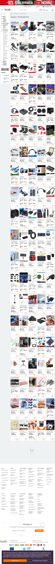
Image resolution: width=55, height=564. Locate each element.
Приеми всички (15, 560)
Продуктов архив (5, 480)
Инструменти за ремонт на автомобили (14, 502)
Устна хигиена (31, 504)
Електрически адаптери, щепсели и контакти (5, 43)
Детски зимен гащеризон (13, 480)
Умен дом (5, 51)
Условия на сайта (13, 540)
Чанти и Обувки (23, 468)
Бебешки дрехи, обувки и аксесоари (31, 480)
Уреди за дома (40, 487)
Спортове (3, 495)
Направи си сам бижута (49, 472)
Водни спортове (5, 506)
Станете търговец (5, 472)
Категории (3, 13)
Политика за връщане (36, 540)
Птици (38, 499)
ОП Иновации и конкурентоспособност (40, 542)
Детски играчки (31, 483)
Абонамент (39, 530)
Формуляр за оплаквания (4, 485)
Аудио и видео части (6, 47)
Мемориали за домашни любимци (40, 512)
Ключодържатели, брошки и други (49, 475)
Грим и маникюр (32, 507)
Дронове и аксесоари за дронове (5, 38)
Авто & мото (13, 493)
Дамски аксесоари (12, 475)
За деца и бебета (31, 469)
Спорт (3, 493)
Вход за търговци (27, 6)
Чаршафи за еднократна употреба (31, 512)
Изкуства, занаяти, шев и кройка (40, 480)
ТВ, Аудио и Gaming (5, 33)
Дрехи (12, 468)
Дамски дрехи (13, 470)
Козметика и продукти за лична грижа (31, 497)
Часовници (48, 477)
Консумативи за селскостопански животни (40, 508)
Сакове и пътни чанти (22, 477)
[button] (2, 9)
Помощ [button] (37, 6)
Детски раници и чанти (32, 477)
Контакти (3, 482)
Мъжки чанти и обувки (22, 474)
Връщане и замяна (4, 488)
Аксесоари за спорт (4, 501)
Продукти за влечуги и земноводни (39, 504)
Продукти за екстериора (13, 496)
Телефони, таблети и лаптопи (5, 54)
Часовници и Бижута (49, 469)
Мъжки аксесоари (14, 477)
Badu (11, 13)
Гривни (47, 484)
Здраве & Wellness (32, 509)
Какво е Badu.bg (5, 470)
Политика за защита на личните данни (18, 542)
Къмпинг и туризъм (4, 498)
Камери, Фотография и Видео (6, 58)
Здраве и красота (31, 494)
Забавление (4, 504)
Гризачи (39, 501)
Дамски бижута (49, 479)
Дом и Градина (40, 468)
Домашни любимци (39, 494)
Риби (38, 496)
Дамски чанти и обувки (23, 471)
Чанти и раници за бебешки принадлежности (23, 482)
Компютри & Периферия (5, 35)
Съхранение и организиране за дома (40, 474)
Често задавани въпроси (5, 475)
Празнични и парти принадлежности (40, 484)
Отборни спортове (3, 509)
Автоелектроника (14, 512)
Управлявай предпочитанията (39, 560)
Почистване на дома (40, 471)
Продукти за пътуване (13, 506)
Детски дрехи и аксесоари (31, 472)
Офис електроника (5, 50)
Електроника (16, 13)
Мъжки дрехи (13, 472)
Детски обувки (31, 474)
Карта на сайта (4, 477)
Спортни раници (23, 485)
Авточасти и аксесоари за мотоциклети (13, 509)
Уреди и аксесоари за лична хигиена (31, 501)
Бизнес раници (22, 479)
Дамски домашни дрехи (14, 483)
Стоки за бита (40, 477)
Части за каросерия (13, 499)
